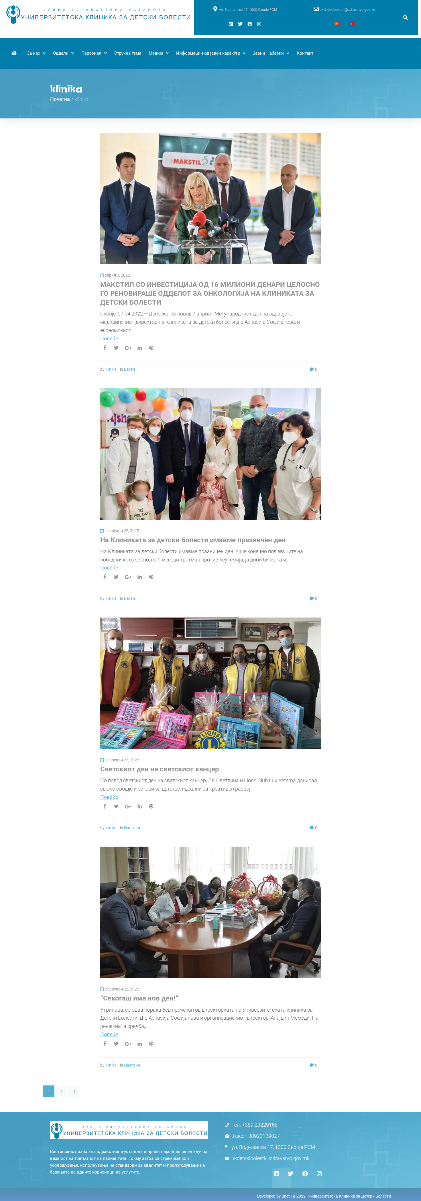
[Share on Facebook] (104, 348)
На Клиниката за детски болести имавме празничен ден (193, 540)
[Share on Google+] (128, 348)
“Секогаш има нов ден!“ (139, 998)
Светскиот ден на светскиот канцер (159, 769)
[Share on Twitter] (116, 348)
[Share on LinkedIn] (139, 348)
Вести (129, 369)
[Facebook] (249, 24)
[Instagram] (259, 24)
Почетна (60, 99)
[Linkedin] (231, 24)
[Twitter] (240, 24)
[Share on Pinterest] (151, 348)
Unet (286, 1196)
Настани (132, 827)
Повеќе (109, 339)
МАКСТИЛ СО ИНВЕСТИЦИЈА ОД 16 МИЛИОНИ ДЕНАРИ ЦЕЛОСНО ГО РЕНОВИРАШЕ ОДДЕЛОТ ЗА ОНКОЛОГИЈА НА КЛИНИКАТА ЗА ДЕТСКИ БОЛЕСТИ (210, 293)
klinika (111, 369)
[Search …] (405, 17)
